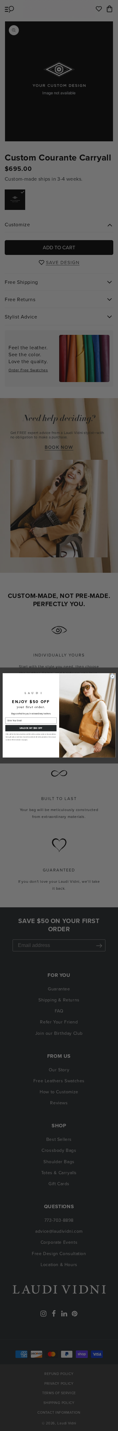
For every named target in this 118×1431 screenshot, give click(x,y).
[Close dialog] (112, 676)
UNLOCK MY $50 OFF (31, 728)
